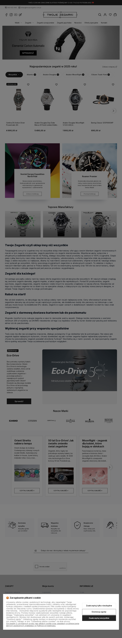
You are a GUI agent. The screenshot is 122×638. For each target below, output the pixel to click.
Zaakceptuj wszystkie (99, 618)
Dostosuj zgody (99, 612)
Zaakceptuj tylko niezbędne (99, 605)
